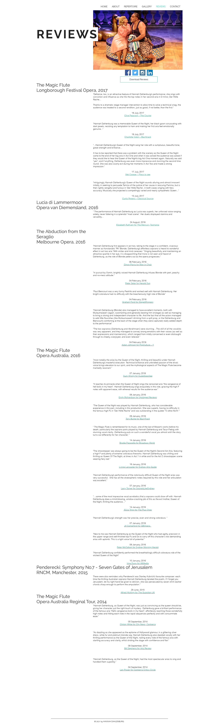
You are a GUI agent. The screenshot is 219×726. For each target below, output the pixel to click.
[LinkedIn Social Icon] (150, 73)
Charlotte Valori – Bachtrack (138, 137)
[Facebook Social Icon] (128, 73)
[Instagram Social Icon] (142, 73)
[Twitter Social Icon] (135, 73)
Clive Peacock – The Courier (137, 115)
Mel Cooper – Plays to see (137, 174)
